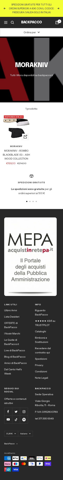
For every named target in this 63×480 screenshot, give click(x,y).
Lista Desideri (11, 316)
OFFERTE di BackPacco (11, 325)
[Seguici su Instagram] (24, 412)
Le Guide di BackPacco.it (11, 342)
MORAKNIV (16, 146)
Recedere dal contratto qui (43, 350)
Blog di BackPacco (15, 356)
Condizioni (41, 371)
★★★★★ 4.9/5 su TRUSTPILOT (45, 323)
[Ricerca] (12, 22)
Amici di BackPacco (15, 363)
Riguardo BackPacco (41, 312)
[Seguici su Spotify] (24, 419)
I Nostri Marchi (12, 333)
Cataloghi (40, 331)
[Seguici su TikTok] (16, 419)
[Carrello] (57, 22)
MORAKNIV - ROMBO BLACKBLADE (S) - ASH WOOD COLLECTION (16, 154)
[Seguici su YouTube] (8, 419)
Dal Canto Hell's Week (13, 371)
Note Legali (41, 377)
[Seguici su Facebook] (8, 412)
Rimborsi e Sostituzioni (41, 340)
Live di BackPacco (14, 350)
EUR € (9, 433)
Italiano (23, 433)
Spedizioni (41, 358)
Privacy (39, 365)
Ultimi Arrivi (10, 310)
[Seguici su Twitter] (16, 412)
